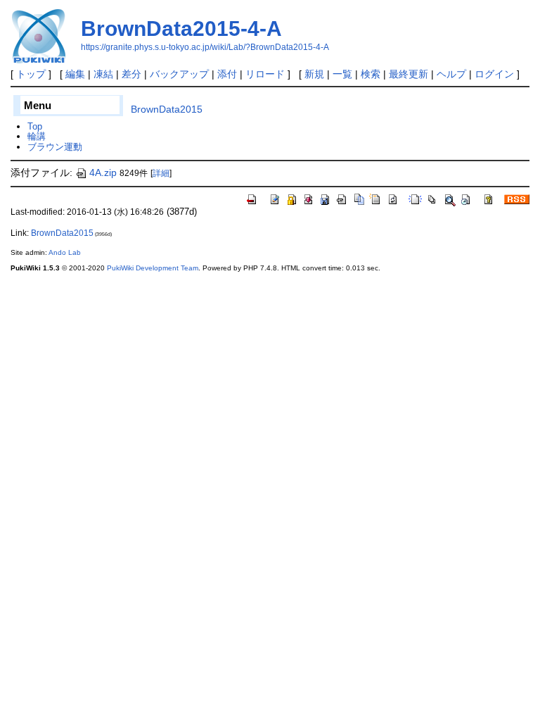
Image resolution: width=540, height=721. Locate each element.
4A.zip (103, 172)
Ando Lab (65, 252)
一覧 (342, 74)
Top (34, 126)
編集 (75, 74)
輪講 (36, 136)
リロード (265, 74)
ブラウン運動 (54, 147)
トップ (31, 74)
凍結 (103, 74)
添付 (227, 74)
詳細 (161, 173)
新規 (314, 74)
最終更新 (408, 74)
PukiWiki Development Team (152, 268)
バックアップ (179, 74)
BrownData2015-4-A (181, 28)
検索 (370, 74)
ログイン (494, 74)
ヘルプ (451, 74)
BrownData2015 (166, 109)
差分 (131, 74)
